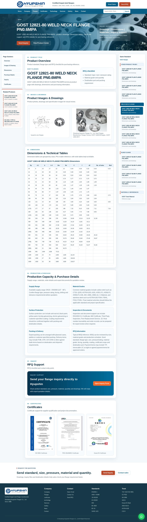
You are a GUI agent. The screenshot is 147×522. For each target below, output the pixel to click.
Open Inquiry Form (102, 383)
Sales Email (70, 492)
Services (62, 11)
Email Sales (112, 4)
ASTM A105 (125, 508)
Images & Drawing (10, 65)
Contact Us (70, 494)
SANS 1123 (95, 511)
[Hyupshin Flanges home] (32, 4)
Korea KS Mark (126, 503)
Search (127, 11)
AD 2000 (124, 497)
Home (20, 11)
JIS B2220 (95, 497)
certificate (47, 497)
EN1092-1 (94, 492)
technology (47, 500)
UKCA (124, 500)
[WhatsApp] (141, 516)
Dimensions (8, 70)
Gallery (70, 11)
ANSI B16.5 (125, 506)
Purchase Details (9, 75)
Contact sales (123, 473)
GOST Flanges (124, 59)
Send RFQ (124, 4)
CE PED (124, 494)
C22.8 (123, 511)
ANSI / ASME (96, 494)
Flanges (35, 11)
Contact (83, 11)
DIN (93, 503)
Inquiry (6, 79)
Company (27, 11)
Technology (53, 11)
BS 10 (93, 508)
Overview (7, 61)
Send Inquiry (23, 43)
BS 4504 (94, 506)
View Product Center (41, 43)
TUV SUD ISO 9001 (128, 492)
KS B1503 (95, 500)
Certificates (43, 11)
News (76, 11)
